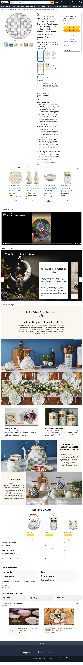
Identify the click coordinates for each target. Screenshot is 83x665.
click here (8, 583)
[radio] (6, 45)
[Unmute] (80, 243)
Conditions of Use (21, 657)
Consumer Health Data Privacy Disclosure (43, 657)
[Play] (3, 243)
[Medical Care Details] (19, 6)
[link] (15, 189)
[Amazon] (4, 2)
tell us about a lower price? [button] (19, 588)
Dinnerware (43, 9)
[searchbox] (32, 2)
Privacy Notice (29, 657)
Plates (48, 9)
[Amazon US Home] (26, 652)
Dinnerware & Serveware (34, 9)
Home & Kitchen (5, 9)
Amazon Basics (25, 6)
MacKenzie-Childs (73, 35)
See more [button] (45, 88)
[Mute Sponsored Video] (37, 622)
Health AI (8, 6)
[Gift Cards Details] (82, 6)
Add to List (67, 50)
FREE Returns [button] (41, 48)
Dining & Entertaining (23, 9)
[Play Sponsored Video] (59, 616)
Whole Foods (57, 6)
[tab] (37, 470)
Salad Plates (54, 9)
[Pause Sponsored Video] (37, 619)
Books (73, 6)
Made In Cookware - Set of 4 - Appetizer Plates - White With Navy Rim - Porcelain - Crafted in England (28, 627)
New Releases (41, 6)
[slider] (38, 243)
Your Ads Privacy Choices (59, 657)
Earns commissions (21, 213)
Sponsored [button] (3, 605)
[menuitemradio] (77, 243)
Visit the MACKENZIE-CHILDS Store (46, 16)
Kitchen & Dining (13, 9)
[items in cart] (80, 2)
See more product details (44, 159)
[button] (2, 6)
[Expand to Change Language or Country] (46, 652)
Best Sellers (33, 6)
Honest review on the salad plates (16, 215)
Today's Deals (66, 6)
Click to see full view (19, 41)
